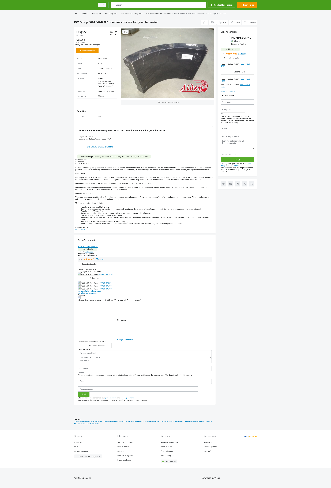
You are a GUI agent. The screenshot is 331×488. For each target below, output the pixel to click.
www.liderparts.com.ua (87, 293)
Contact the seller (87, 51)
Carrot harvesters (162, 421)
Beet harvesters (110, 421)
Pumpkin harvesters (125, 421)
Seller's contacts (81, 451)
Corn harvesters (177, 421)
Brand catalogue (124, 460)
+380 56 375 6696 (106, 289)
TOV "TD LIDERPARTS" (88, 247)
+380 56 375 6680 (106, 286)
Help (76, 447)
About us (78, 442)
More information (228, 91)
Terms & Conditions (125, 442)
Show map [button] (121, 320)
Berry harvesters (205, 421)
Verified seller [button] (88, 249)
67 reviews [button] (100, 259)
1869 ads (89, 252)
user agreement (127, 398)
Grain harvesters (81, 421)
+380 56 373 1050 (106, 283)
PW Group (102, 59)
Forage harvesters (96, 421)
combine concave (105, 68)
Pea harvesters (80, 423)
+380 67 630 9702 (106, 274)
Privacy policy (123, 447)
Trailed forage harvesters (144, 421)
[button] (204, 22)
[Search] (113, 4)
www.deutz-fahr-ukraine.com (89, 291)
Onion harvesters (191, 421)
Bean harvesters (93, 423)
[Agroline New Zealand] (84, 5)
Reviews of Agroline (125, 455)
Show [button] (96, 274)
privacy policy (110, 398)
